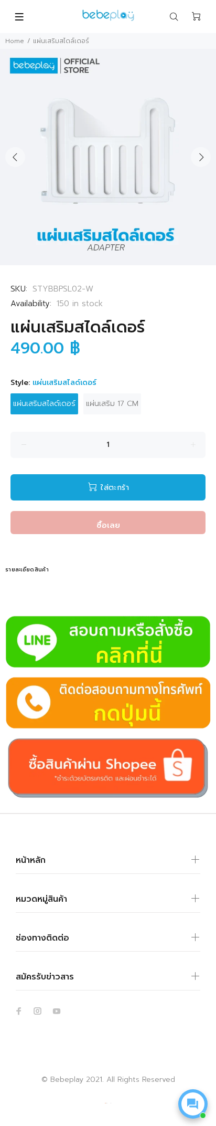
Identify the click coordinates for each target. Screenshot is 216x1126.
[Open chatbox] (193, 1104)
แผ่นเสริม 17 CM (112, 403)
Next (201, 157)
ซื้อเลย (108, 525)
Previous (15, 157)
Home (14, 41)
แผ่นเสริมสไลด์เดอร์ (44, 403)
